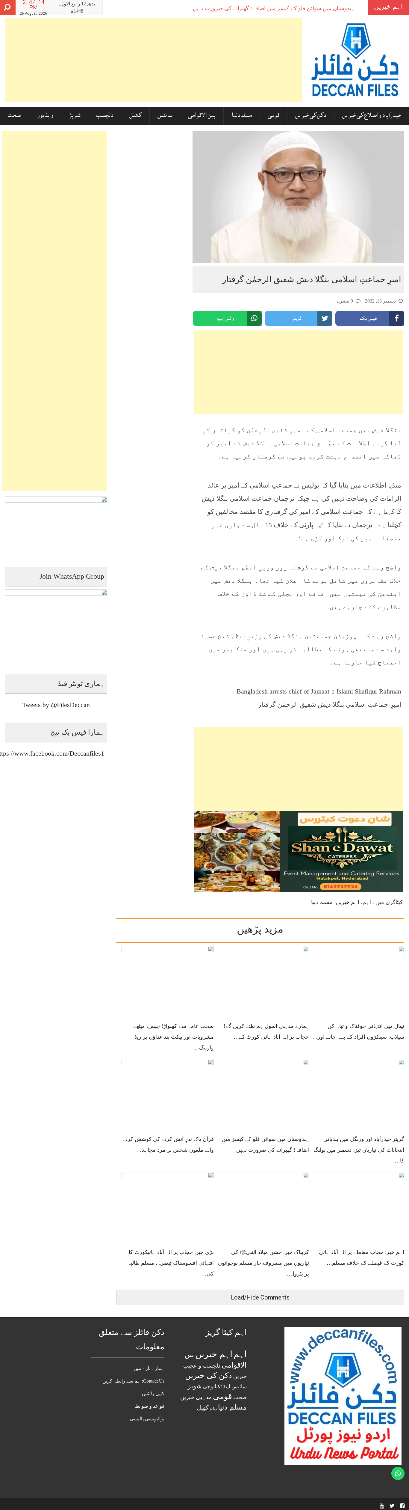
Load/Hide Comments (260, 1297)
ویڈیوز (45, 116)
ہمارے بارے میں (149, 1368)
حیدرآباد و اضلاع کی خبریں (371, 116)
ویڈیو (213, 1408)
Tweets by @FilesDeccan (56, 705)
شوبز (74, 116)
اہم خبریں (347, 902)
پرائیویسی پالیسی (147, 1418)
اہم (367, 902)
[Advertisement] (153, 60)
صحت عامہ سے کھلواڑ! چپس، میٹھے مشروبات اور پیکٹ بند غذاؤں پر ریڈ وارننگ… (173, 1037)
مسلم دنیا (241, 116)
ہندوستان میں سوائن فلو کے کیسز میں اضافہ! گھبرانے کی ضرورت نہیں (274, 8)
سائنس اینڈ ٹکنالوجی (225, 1386)
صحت (14, 116)
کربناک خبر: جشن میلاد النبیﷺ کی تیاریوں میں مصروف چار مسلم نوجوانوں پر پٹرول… (263, 1263)
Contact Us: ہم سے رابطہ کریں (133, 1380)
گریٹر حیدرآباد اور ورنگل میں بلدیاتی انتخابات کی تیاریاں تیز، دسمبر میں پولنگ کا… (358, 1150)
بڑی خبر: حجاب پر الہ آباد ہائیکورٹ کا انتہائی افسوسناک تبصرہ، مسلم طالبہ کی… (171, 1263)
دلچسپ (104, 116)
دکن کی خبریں (310, 116)
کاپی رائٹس (153, 1393)
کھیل (135, 116)
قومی (273, 116)
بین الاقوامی (201, 116)
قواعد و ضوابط (149, 1406)
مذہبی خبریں (196, 1397)
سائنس (164, 116)
